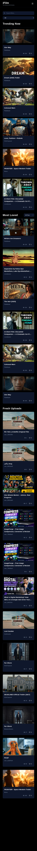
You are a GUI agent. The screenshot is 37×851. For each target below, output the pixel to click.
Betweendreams (8, 729)
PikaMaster (7, 50)
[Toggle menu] (32, 3)
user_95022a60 (8, 500)
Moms (6, 171)
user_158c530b (8, 434)
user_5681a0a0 (8, 466)
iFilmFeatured (8, 141)
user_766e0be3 (8, 534)
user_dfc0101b (8, 602)
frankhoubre (7, 634)
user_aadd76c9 (8, 760)
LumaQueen (7, 204)
